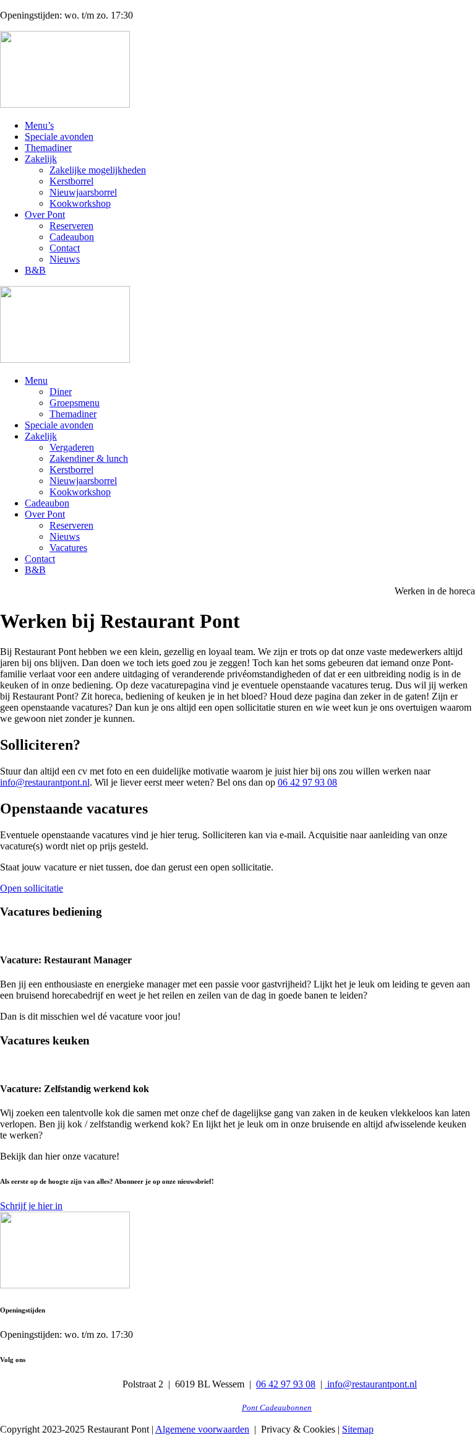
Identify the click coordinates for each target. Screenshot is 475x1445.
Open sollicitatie (31, 888)
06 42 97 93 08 (307, 782)
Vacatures (68, 547)
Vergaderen (71, 447)
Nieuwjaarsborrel (83, 192)
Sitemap (358, 1429)
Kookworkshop (80, 203)
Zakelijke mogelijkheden (97, 170)
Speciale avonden (59, 136)
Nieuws (64, 259)
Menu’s (39, 125)
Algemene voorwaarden (202, 1429)
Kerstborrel (71, 181)
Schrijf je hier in (31, 1205)
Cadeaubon (71, 237)
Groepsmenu (74, 402)
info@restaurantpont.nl (45, 782)
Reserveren (71, 225)
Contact (64, 248)
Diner (60, 391)
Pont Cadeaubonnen (277, 1408)
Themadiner (48, 147)
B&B (35, 270)
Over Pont (45, 214)
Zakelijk (41, 159)
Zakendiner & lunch (88, 458)
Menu (36, 380)
